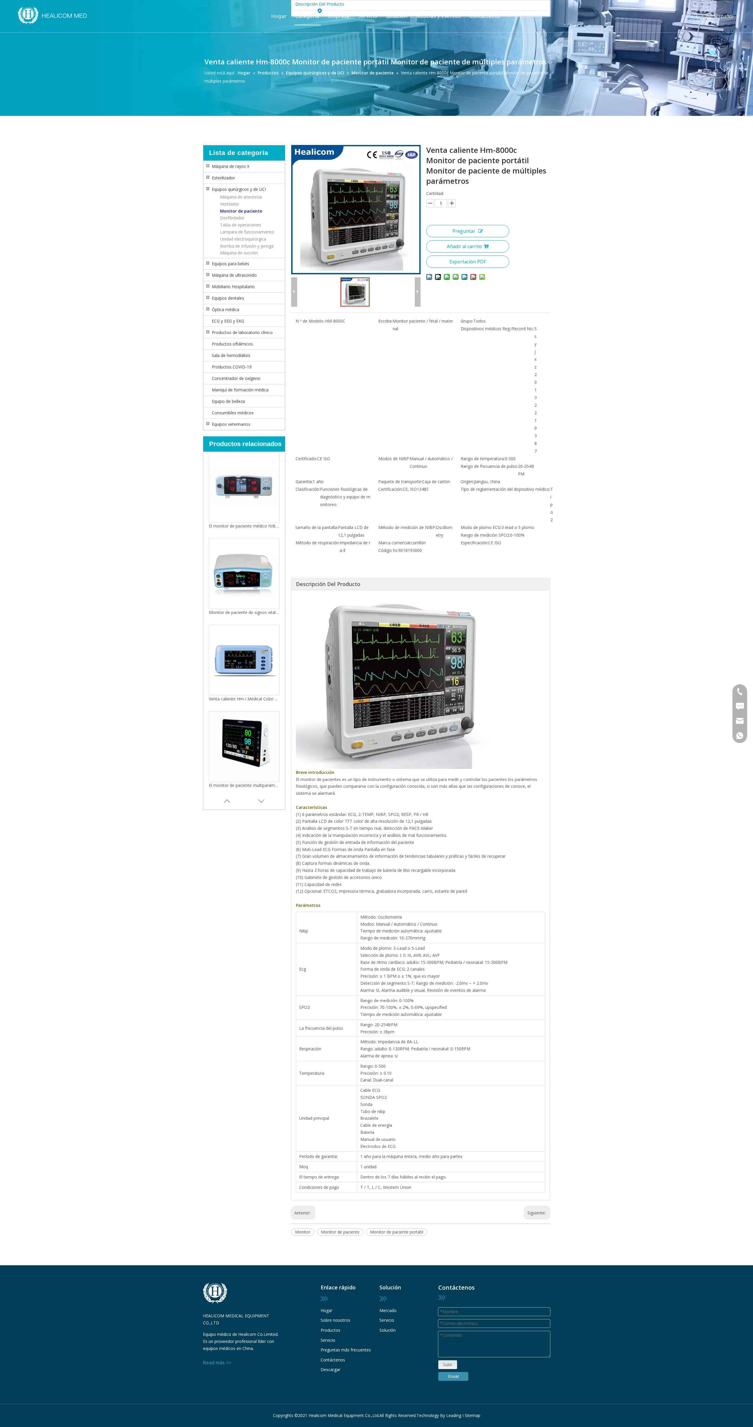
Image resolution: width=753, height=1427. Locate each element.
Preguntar (463, 231)
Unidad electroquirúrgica (243, 239)
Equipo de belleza (228, 401)
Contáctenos (485, 16)
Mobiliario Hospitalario (233, 286)
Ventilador (229, 204)
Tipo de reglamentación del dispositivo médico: (505, 489)
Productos (330, 1330)
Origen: (467, 481)
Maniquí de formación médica (240, 390)
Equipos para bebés (230, 263)
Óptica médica (225, 309)
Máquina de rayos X (230, 166)
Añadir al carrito (464, 246)
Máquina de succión (239, 253)
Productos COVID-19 (231, 367)
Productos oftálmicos (232, 344)
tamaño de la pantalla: (317, 527)
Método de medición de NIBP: (407, 527)
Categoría (307, 16)
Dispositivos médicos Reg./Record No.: (497, 328)
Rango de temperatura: (483, 458)
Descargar (330, 1369)
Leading (453, 1415)
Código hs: (388, 550)
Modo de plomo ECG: (481, 527)
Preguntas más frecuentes (346, 1350)
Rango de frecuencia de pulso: (489, 466)
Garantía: (304, 481)
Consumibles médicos (233, 412)
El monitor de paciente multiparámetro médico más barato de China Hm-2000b (244, 699)
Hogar (278, 16)
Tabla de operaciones (240, 225)
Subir (447, 1364)
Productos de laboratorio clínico (242, 332)
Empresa (339, 16)
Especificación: (474, 542)
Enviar (453, 1376)
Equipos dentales (228, 298)
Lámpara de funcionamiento (247, 232)
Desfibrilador (232, 218)
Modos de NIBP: (394, 458)
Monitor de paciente (241, 211)
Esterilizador (223, 178)
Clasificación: (308, 489)
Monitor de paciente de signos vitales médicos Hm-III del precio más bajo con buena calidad (244, 526)
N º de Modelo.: (310, 321)
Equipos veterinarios (231, 424)
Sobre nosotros (335, 1320)
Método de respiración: (318, 542)
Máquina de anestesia (241, 197)
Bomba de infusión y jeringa (247, 246)
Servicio (367, 16)
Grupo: (467, 321)
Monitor (302, 1232)
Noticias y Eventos (438, 16)
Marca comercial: (394, 542)
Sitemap (472, 1415)
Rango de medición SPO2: (485, 535)
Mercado (388, 1310)
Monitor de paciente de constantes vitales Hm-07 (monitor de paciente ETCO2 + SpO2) (244, 785)
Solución (397, 16)
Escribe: (385, 321)
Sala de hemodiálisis (231, 355)
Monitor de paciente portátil (396, 1232)
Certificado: (306, 458)
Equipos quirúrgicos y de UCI (239, 189)
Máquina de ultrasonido (234, 275)
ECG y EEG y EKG (228, 321)
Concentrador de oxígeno (236, 378)
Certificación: (390, 489)
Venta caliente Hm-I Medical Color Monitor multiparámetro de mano (244, 612)
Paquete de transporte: (400, 481)
